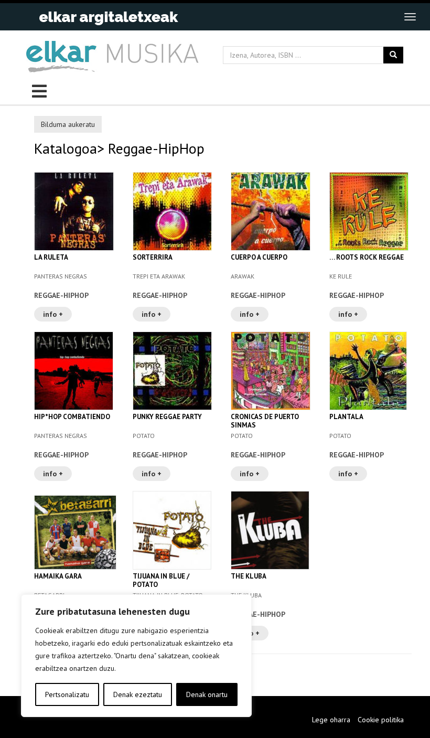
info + (53, 314)
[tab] (223, 123)
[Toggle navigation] (410, 17)
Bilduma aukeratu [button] (68, 124)
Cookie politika (381, 719)
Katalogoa (65, 148)
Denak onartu (207, 694)
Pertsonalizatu (67, 694)
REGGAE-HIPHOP (61, 295)
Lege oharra (331, 719)
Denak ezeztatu (137, 694)
